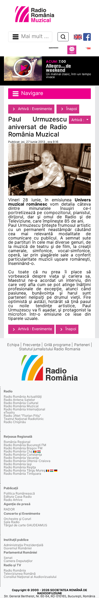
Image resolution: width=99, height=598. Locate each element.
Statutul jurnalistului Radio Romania (49, 349)
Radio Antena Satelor (19, 400)
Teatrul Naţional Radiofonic (24, 419)
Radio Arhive (13, 500)
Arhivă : (78, 119)
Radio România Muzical (21, 406)
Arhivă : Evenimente (34, 108)
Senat (8, 558)
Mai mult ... (35, 36)
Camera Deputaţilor (18, 561)
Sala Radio (12, 522)
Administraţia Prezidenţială (23, 545)
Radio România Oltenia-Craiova (27, 461)
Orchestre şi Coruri (17, 519)
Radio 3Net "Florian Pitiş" (22, 416)
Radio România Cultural (21, 403)
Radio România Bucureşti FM (25, 445)
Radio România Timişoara (22, 473)
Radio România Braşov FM (23, 448)
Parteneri (82, 344)
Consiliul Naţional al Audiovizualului (30, 577)
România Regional (17, 442)
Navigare (31, 93)
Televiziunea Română (20, 574)
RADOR (9, 509)
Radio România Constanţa (23, 454)
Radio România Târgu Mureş (24, 470)
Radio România (15, 570)
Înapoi (71, 108)
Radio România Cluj (18, 451)
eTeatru (9, 412)
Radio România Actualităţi (23, 396)
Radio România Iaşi (18, 464)
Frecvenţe (31, 344)
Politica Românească (19, 493)
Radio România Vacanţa (21, 458)
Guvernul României (18, 548)
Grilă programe (57, 344)
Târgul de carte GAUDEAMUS (25, 525)
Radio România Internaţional (24, 409)
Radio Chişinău (15, 422)
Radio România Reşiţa (20, 467)
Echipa (13, 344)
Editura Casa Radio (18, 497)
